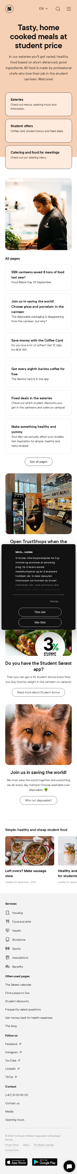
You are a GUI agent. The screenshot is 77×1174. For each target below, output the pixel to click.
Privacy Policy (12, 1145)
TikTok (9, 1077)
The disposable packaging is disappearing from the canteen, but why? (37, 311)
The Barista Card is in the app (38, 374)
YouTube (10, 1060)
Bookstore (18, 939)
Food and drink (21, 921)
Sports (16, 948)
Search (57, 8)
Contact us (12, 1103)
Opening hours (14, 1119)
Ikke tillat (40, 622)
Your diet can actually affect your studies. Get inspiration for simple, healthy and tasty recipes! (37, 435)
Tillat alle (40, 612)
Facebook (11, 1044)
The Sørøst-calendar (18, 984)
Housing (17, 913)
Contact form (12, 1150)
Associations (20, 957)
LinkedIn (10, 1068)
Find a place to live (17, 993)
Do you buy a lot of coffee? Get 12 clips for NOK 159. (37, 344)
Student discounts (17, 1001)
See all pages (38, 461)
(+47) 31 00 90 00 (16, 1095)
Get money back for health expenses (29, 1017)
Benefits (17, 966)
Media (9, 1111)
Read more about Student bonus (38, 692)
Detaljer (54, 601)
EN (41, 9)
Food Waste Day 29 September (37, 277)
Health (16, 930)
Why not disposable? (38, 800)
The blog (11, 1026)
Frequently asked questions (23, 1009)
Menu (69, 9)
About (26, 1145)
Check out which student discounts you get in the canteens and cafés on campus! (38, 402)
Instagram (11, 1052)
